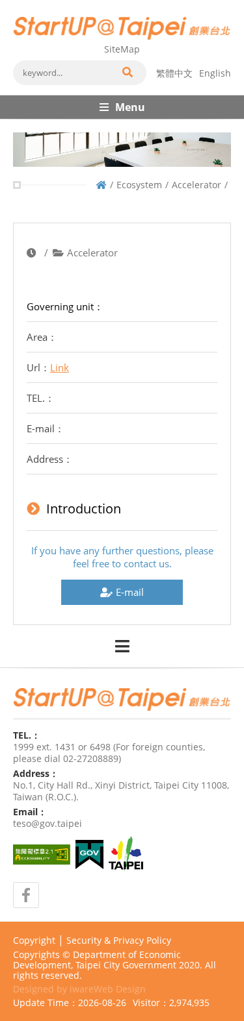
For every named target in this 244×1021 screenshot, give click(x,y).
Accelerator (196, 184)
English (215, 73)
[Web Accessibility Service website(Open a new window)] (41, 854)
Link (59, 367)
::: (17, 5)
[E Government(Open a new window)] (89, 854)
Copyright (34, 940)
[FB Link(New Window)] (26, 895)
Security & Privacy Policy (118, 940)
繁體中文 (174, 73)
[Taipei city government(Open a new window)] (126, 854)
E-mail (130, 591)
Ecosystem (139, 184)
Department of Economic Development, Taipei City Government (97, 959)
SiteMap (122, 49)
